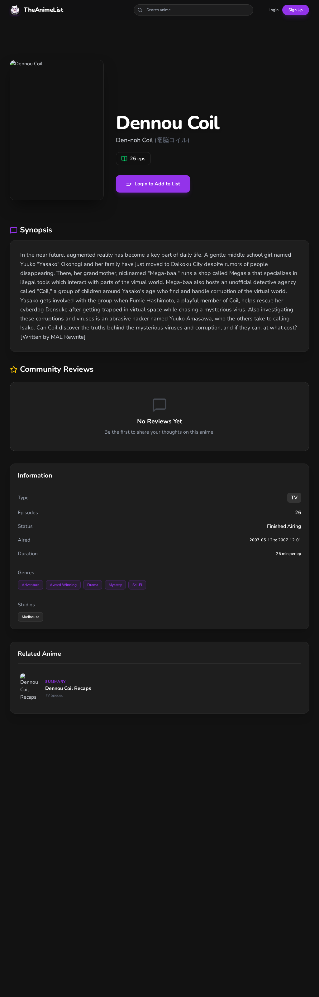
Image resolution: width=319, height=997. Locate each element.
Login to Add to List (157, 183)
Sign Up (295, 10)
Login (274, 10)
